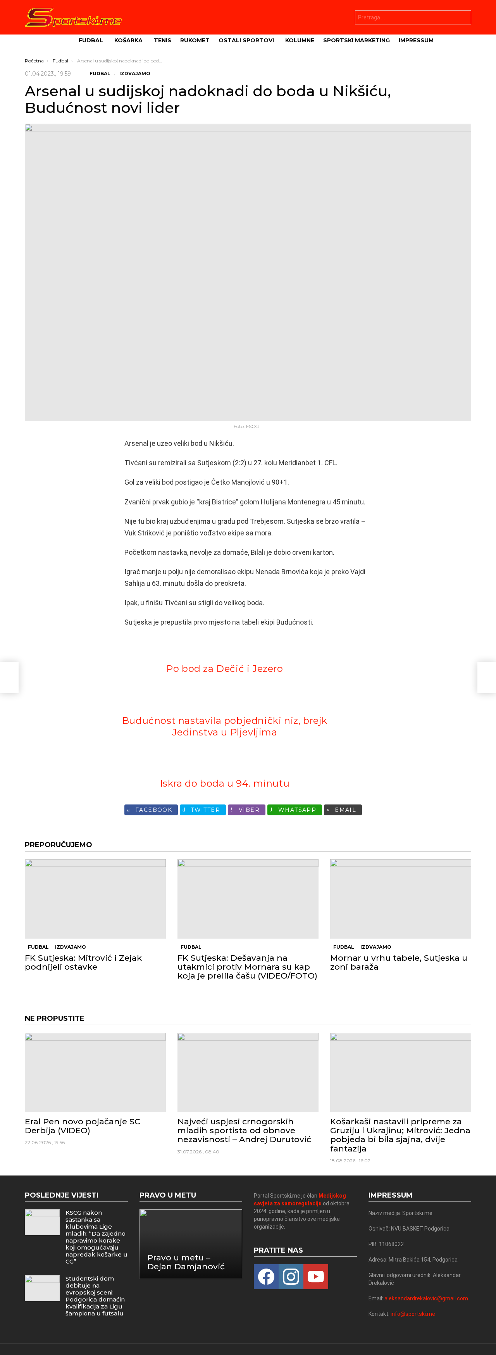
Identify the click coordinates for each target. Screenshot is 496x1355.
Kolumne (299, 40)
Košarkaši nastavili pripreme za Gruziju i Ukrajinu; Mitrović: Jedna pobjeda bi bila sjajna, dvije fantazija (400, 1135)
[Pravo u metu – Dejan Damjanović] (191, 1244)
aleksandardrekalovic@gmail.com (426, 1298)
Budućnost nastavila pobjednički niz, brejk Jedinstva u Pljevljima (224, 726)
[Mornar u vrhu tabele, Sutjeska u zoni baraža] (400, 899)
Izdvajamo (70, 947)
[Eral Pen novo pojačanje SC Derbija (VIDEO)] (95, 1072)
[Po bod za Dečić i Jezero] (9, 677)
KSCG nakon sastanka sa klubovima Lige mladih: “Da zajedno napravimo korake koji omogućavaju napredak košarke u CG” (96, 1237)
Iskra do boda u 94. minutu (225, 783)
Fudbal (91, 40)
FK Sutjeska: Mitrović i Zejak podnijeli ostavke (83, 962)
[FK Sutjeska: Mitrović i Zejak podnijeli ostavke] (95, 899)
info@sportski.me (413, 1314)
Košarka (128, 40)
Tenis (162, 40)
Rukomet (195, 40)
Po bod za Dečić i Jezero (224, 668)
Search (463, 18)
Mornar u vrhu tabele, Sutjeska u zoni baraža (398, 962)
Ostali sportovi (246, 40)
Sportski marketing (356, 40)
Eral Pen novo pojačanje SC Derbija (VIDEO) (82, 1126)
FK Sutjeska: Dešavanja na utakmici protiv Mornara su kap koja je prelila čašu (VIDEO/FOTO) (247, 966)
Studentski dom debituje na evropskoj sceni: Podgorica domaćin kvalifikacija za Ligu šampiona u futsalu (95, 1296)
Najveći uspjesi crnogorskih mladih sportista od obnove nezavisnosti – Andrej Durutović (244, 1130)
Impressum (416, 40)
